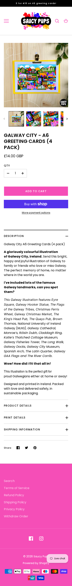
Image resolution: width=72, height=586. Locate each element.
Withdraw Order (16, 516)
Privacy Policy (14, 509)
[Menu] (6, 21)
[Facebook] (31, 538)
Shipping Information (22, 429)
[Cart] (66, 21)
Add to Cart (35, 191)
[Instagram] (41, 538)
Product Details (17, 406)
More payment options (36, 212)
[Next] (67, 119)
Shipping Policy (15, 502)
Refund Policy (14, 495)
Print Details (15, 417)
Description (14, 236)
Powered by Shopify (36, 563)
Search (9, 481)
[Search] (57, 21)
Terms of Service (16, 488)
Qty (7, 166)
